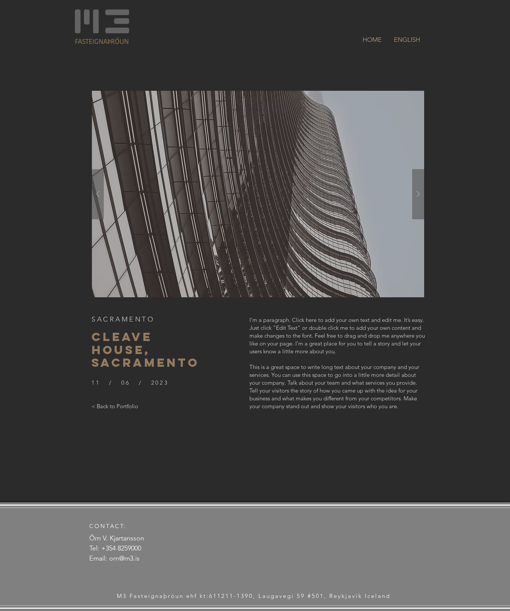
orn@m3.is (124, 558)
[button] (258, 194)
